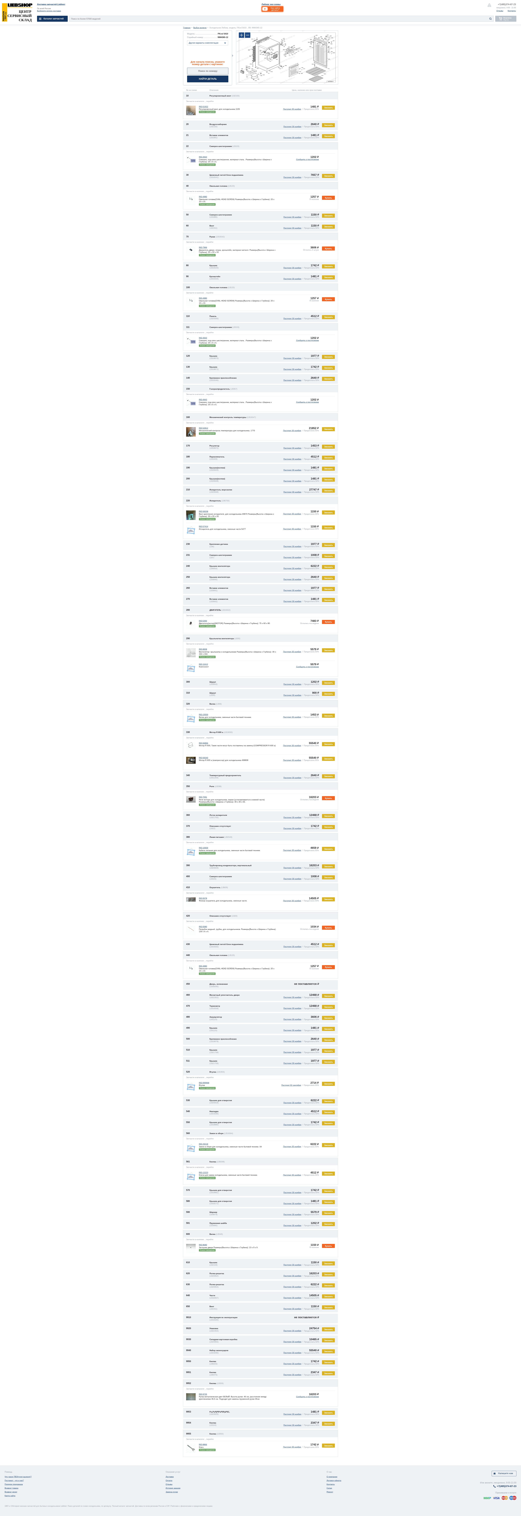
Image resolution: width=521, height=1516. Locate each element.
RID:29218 (203, 1144)
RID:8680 (203, 1245)
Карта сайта (10, 1496)
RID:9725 (203, 1394)
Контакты (512, 11)
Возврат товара (11, 1488)
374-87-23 (507, 4)
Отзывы (499, 11)
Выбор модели (200, 28)
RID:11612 (203, 664)
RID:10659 (203, 848)
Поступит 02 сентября (291, 1085)
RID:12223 (203, 1172)
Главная (186, 28)
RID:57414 (203, 526)
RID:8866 (203, 1444)
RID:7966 (203, 247)
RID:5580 (203, 927)
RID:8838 (203, 649)
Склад (329, 1488)
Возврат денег (11, 1492)
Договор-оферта (334, 1480)
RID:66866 (203, 743)
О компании (332, 1477)
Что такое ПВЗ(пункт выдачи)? (18, 1477)
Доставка (170, 1477)
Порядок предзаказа (14, 1484)
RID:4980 (203, 197)
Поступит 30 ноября (292, 109)
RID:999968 (204, 1083)
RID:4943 (203, 157)
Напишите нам (505, 1473)
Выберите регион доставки (49, 11)
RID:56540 (203, 758)
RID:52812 (203, 428)
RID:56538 (203, 511)
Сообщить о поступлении (307, 159)
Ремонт (330, 1492)
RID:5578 (203, 898)
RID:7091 (203, 797)
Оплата (169, 1480)
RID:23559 (203, 715)
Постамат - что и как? (14, 1480)
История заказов (173, 1488)
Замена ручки (172, 1492)
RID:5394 (203, 621)
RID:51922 (203, 107)
